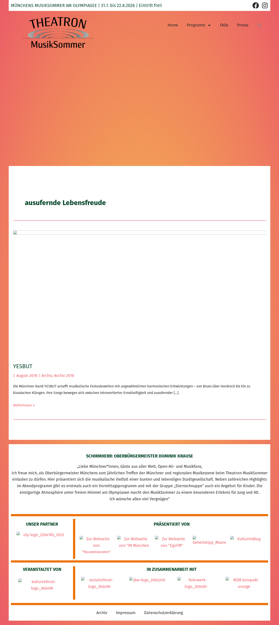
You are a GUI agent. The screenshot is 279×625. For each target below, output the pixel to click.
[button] (259, 25)
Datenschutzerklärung (163, 612)
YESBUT (22, 366)
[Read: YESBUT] (139, 293)
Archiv (46, 375)
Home (173, 25)
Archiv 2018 (64, 375)
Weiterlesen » (24, 404)
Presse (242, 25)
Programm (196, 25)
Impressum (125, 612)
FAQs (224, 25)
